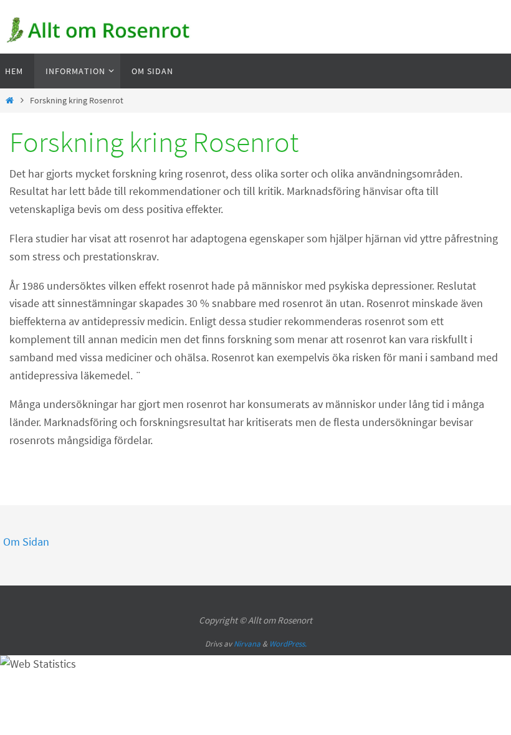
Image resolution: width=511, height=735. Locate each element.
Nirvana (247, 643)
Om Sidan (26, 541)
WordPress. (288, 643)
